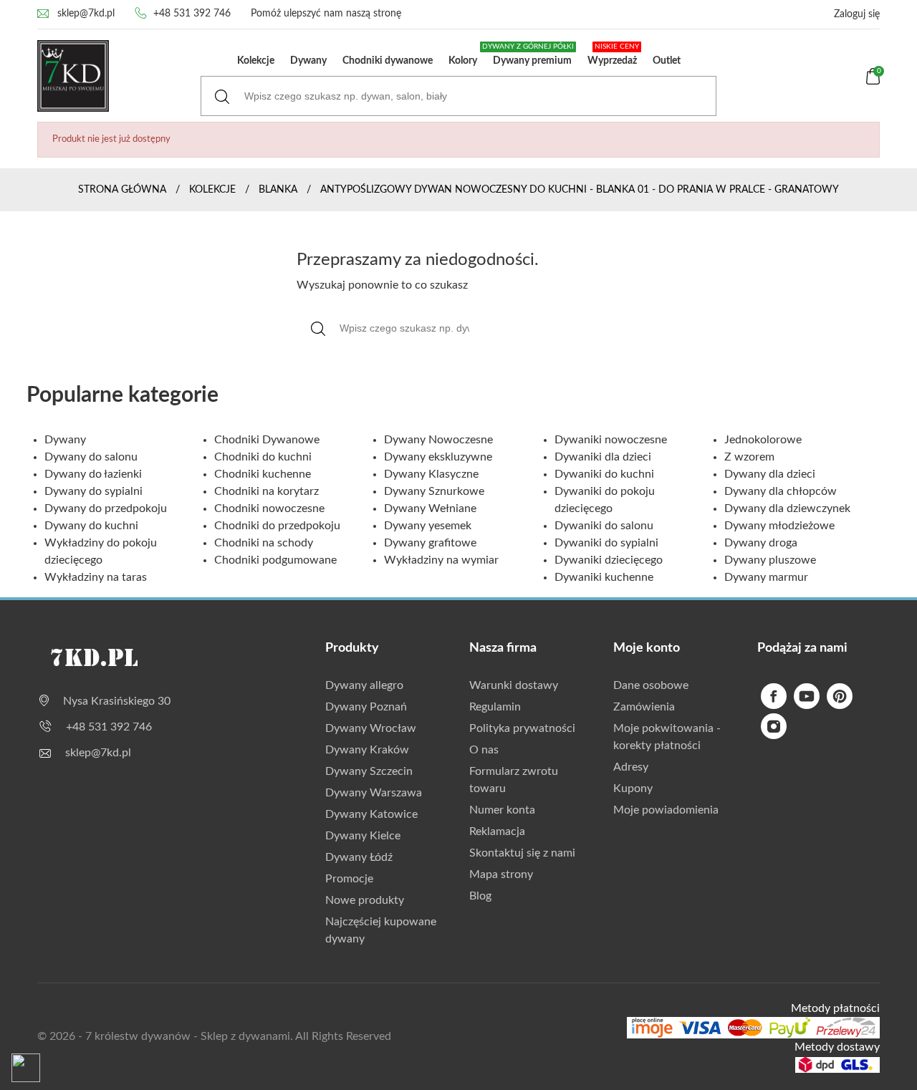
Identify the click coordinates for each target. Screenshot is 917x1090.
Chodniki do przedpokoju (277, 525)
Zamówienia (644, 707)
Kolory (462, 61)
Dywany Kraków (367, 750)
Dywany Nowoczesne (438, 439)
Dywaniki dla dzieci (602, 457)
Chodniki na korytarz (266, 491)
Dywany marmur (766, 577)
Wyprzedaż (613, 54)
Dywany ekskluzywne (438, 457)
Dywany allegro (364, 685)
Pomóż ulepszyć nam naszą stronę (326, 14)
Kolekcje (255, 61)
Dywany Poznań (366, 707)
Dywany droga (760, 543)
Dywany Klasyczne (431, 474)
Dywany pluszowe (770, 560)
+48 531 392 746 (192, 14)
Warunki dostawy (513, 685)
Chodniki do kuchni (263, 457)
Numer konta (502, 810)
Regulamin (495, 707)
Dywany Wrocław (370, 728)
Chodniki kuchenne (262, 474)
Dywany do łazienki (93, 474)
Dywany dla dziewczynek (787, 508)
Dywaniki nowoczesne (610, 439)
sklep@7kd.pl (86, 14)
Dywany (308, 61)
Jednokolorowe (763, 439)
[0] (873, 81)
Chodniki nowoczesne (269, 508)
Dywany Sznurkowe (434, 491)
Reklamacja (497, 831)
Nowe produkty (364, 900)
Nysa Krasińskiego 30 (117, 701)
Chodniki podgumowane (275, 560)
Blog (480, 896)
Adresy (630, 767)
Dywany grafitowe (430, 543)
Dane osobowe (650, 685)
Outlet (667, 61)
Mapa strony (501, 874)
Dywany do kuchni (91, 525)
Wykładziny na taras (95, 577)
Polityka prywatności (522, 728)
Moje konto (646, 648)
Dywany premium (529, 54)
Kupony (633, 788)
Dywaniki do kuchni (604, 474)
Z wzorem (749, 457)
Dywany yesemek (427, 525)
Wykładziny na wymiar (441, 560)
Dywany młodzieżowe (779, 525)
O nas (484, 750)
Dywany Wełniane (430, 508)
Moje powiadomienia (666, 810)
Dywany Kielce (362, 835)
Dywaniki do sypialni (606, 543)
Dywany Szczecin (369, 771)
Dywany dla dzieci (769, 474)
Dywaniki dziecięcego (608, 560)
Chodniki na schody (263, 543)
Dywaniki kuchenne (603, 577)
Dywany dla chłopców (780, 491)
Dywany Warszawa (373, 793)
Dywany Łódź (359, 857)
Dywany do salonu (91, 457)
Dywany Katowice (371, 814)
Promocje (349, 878)
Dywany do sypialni (93, 491)
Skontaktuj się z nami (522, 853)
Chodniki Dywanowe (267, 439)
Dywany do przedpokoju (105, 508)
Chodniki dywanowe (387, 61)
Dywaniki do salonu (603, 525)
